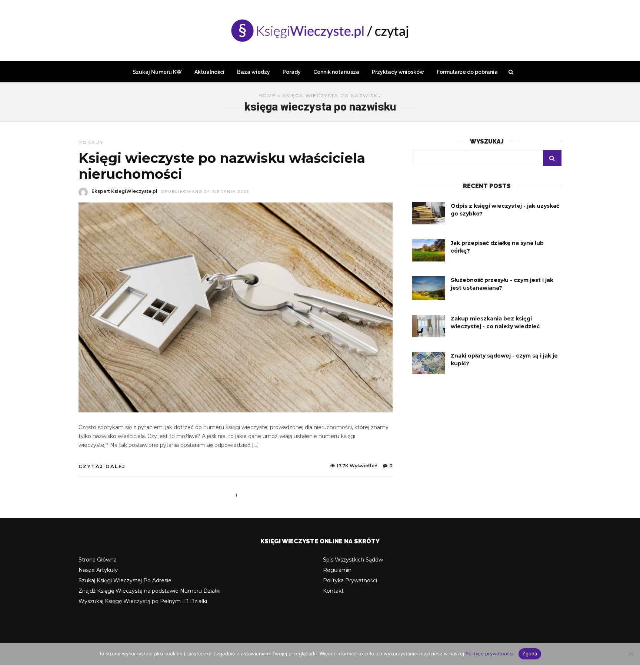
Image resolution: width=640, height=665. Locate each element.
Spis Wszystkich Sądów (353, 559)
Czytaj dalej (102, 466)
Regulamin (337, 570)
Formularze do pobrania (467, 72)
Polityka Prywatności (350, 580)
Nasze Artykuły (98, 570)
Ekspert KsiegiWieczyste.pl (124, 191)
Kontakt (333, 590)
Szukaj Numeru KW (157, 72)
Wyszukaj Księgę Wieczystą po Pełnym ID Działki (143, 601)
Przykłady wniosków (398, 72)
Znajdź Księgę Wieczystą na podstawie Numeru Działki (149, 590)
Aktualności (209, 72)
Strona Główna (98, 559)
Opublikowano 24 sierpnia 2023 (205, 191)
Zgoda (529, 653)
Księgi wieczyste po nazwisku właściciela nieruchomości (222, 166)
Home (267, 95)
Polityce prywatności (489, 653)
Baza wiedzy (253, 72)
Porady (292, 72)
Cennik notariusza (336, 72)
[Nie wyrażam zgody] (630, 654)
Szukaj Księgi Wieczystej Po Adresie (125, 580)
